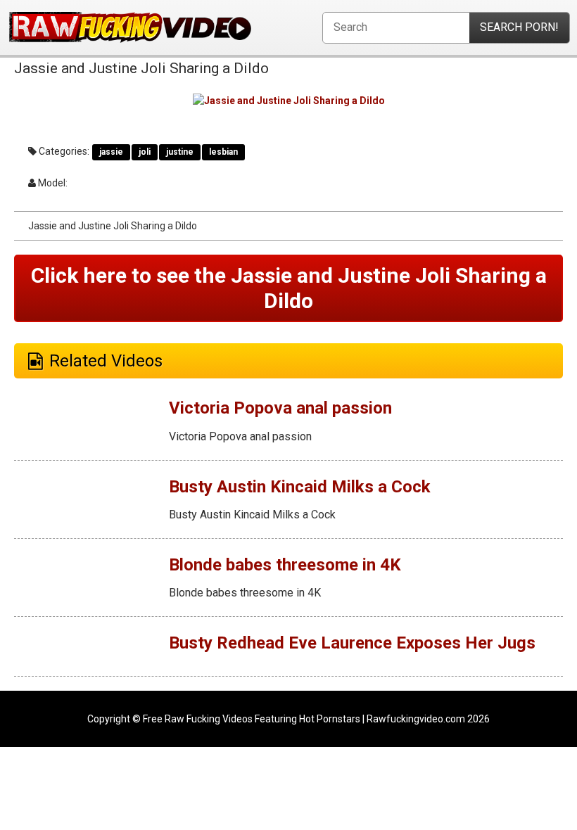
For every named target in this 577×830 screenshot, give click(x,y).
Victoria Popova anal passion (280, 408)
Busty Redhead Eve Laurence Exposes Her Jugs (352, 643)
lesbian (223, 152)
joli (145, 152)
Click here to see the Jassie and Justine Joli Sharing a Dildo (289, 288)
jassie (111, 152)
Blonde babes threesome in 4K (285, 565)
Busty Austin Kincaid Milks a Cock (300, 487)
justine (180, 152)
